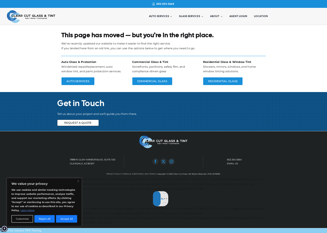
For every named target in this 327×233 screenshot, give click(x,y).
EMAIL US (232, 163)
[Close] (78, 181)
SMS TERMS (150, 174)
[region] (44, 202)
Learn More (27, 210)
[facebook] (155, 161)
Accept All (66, 218)
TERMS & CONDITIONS (133, 174)
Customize (22, 218)
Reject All (44, 218)
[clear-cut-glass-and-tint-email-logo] (31, 10)
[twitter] (163, 161)
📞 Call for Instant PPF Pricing (20, 230)
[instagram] (171, 161)
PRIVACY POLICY (113, 174)
